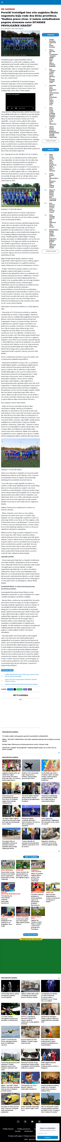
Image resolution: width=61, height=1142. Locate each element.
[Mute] (16, 108)
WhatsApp (19, 689)
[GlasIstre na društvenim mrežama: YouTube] (34, 1121)
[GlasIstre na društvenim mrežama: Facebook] (20, 1121)
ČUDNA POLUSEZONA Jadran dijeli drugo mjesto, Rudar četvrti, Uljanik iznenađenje (22, 675)
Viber (25, 689)
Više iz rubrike (31, 857)
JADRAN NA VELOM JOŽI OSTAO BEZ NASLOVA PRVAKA (21, 684)
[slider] (20, 106)
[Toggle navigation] (2, 2)
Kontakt (18, 1131)
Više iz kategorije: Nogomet (30, 934)
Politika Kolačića (8, 1129)
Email (30, 689)
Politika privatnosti (23, 1129)
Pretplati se (48, 1137)
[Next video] (12, 108)
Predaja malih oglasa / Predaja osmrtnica (22, 1136)
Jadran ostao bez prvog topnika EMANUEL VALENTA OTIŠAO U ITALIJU (21, 680)
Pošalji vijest (28, 1131)
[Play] (8, 108)
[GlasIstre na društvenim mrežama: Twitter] (27, 1121)
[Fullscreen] (33, 108)
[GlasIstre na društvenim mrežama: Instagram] (41, 1121)
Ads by (32, 110)
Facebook (10, 689)
